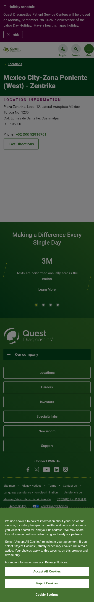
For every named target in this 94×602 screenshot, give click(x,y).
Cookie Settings (47, 594)
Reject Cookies (47, 583)
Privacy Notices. (56, 562)
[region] (47, 555)
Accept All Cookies (46, 571)
